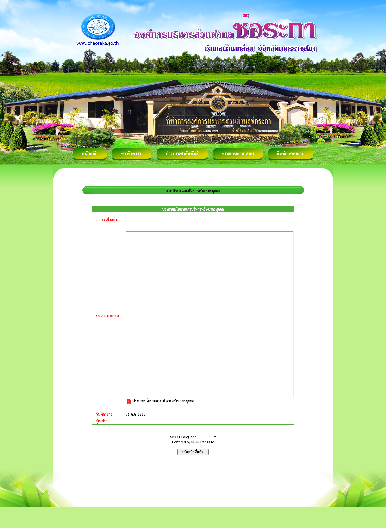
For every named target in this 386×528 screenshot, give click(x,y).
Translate (206, 441)
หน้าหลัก (90, 153)
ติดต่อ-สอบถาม (290, 153)
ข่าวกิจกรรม (131, 153)
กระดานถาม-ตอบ (238, 153)
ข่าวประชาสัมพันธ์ (182, 153)
